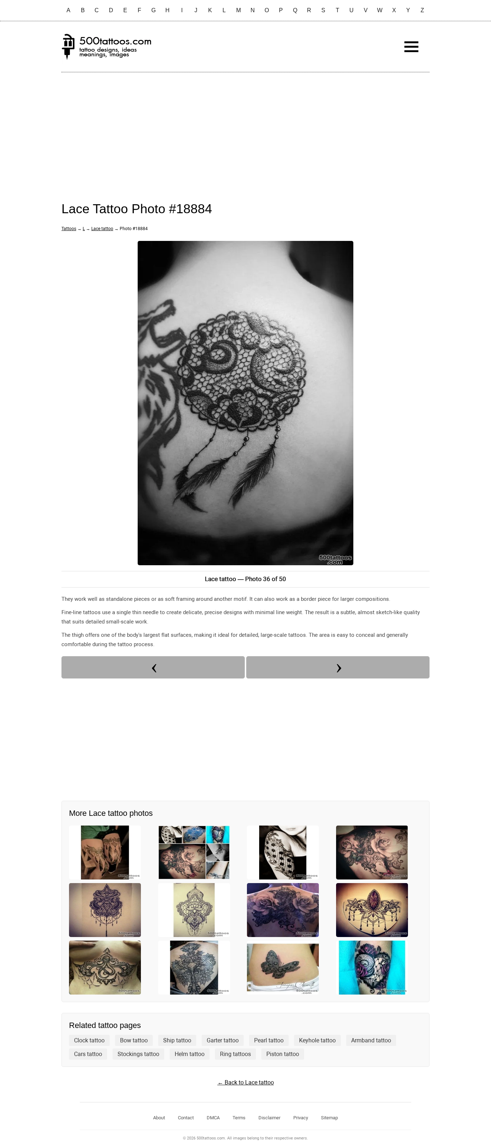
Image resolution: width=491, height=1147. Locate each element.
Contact (186, 1117)
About (159, 1117)
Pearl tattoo (269, 1040)
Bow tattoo (134, 1040)
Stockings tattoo (138, 1054)
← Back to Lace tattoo (245, 1082)
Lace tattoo (102, 228)
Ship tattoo (177, 1040)
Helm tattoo (190, 1054)
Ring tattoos (235, 1054)
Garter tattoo (223, 1040)
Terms (239, 1117)
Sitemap (329, 1117)
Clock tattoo (89, 1040)
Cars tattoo (88, 1054)
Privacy (300, 1117)
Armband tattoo (371, 1040)
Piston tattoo (282, 1054)
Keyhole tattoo (317, 1040)
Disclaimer (269, 1117)
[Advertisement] (245, 129)
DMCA (213, 1117)
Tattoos (68, 228)
